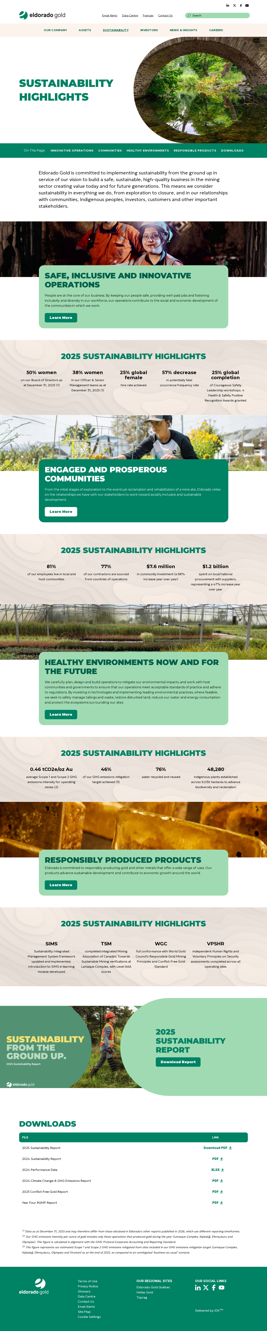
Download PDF (215, 1148)
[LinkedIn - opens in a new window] (227, 5)
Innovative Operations (72, 150)
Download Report (178, 1062)
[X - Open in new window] (206, 1287)
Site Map (84, 1312)
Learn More (61, 318)
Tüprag (141, 1297)
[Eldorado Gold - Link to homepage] (42, 15)
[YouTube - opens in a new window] (247, 5)
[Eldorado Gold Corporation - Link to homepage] (45, 1287)
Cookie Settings (89, 1317)
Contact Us (165, 15)
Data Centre (130, 15)
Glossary (84, 1291)
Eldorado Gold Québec (153, 1287)
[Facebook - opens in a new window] (241, 5)
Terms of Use (87, 1281)
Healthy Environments (148, 150)
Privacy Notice (88, 1286)
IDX (218, 1310)
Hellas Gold (144, 1292)
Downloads (232, 150)
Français (148, 15)
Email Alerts (109, 15)
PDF (215, 1159)
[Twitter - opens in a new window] (234, 5)
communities (110, 150)
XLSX (215, 1170)
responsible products (195, 150)
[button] (189, 15)
